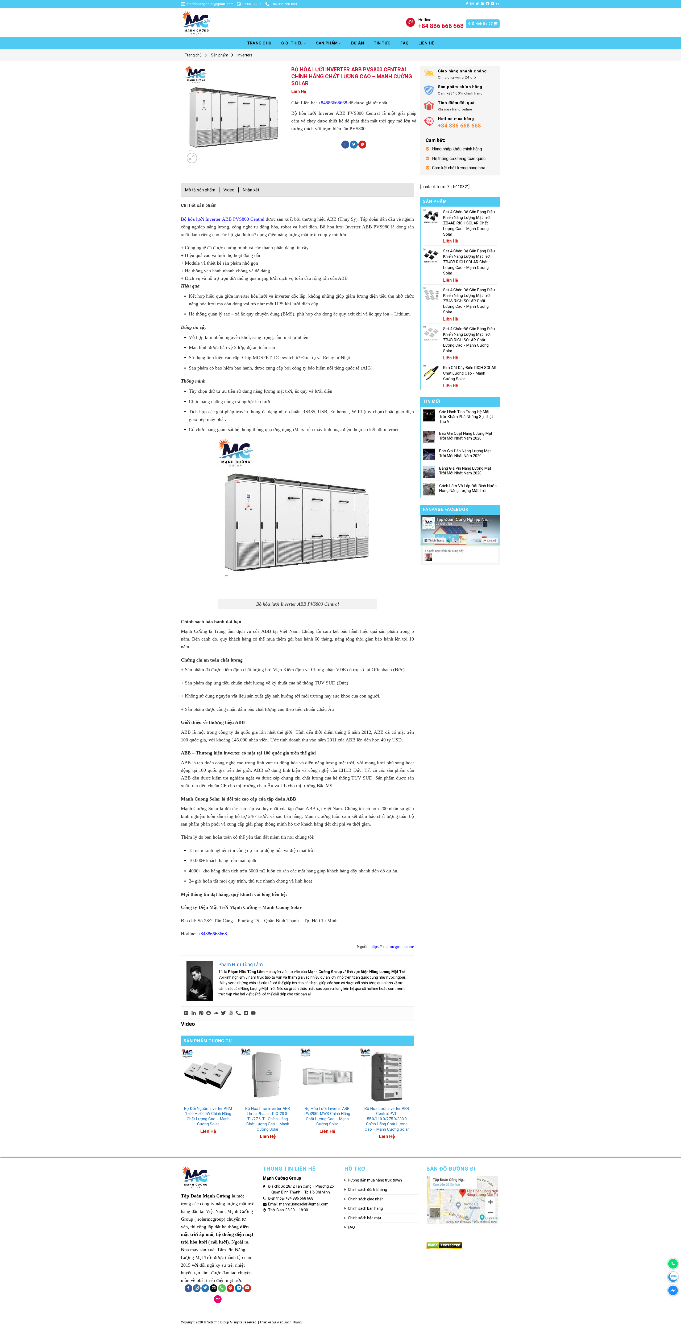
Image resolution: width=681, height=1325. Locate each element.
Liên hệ (426, 43)
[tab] (199, 207)
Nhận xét (251, 189)
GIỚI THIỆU (291, 43)
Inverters (245, 55)
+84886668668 (332, 102)
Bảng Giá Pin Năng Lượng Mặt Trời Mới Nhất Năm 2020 (465, 470)
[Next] (414, 1100)
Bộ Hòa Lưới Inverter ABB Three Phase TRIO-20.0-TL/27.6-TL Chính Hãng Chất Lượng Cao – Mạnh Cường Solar (267, 1119)
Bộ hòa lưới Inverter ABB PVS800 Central (223, 219)
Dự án (357, 43)
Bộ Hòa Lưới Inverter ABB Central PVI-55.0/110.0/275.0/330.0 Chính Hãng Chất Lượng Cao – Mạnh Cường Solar (386, 1119)
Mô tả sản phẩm (200, 189)
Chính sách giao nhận (366, 1199)
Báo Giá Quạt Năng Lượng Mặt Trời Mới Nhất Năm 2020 (465, 436)
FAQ (404, 43)
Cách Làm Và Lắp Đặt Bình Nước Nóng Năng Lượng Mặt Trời (468, 488)
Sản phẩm (327, 43)
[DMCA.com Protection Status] (444, 1245)
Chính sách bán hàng (365, 1208)
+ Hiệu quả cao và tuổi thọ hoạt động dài (220, 255)
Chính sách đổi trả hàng (367, 1189)
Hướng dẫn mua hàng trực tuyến (375, 1180)
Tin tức (382, 43)
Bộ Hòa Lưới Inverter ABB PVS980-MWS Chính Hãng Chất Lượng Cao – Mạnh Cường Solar (327, 1116)
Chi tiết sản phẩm (199, 205)
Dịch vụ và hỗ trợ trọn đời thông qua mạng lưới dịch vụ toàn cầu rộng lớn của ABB (266, 278)
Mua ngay (196, 1099)
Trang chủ (259, 43)
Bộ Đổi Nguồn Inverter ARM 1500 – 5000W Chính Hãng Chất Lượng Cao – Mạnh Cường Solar (208, 1116)
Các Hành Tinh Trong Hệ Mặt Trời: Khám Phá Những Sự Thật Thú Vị (466, 416)
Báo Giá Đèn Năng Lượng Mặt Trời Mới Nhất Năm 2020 (465, 453)
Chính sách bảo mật (364, 1218)
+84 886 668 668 (299, 1198)
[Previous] (181, 1100)
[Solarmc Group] (221, 22)
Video (228, 189)
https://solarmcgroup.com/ (391, 946)
